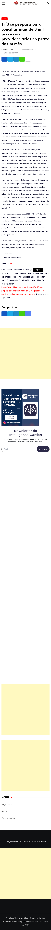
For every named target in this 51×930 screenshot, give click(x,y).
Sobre (4, 811)
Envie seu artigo (8, 818)
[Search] (48, 3)
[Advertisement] (25, 353)
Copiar (38, 269)
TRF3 (9, 263)
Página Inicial (7, 804)
